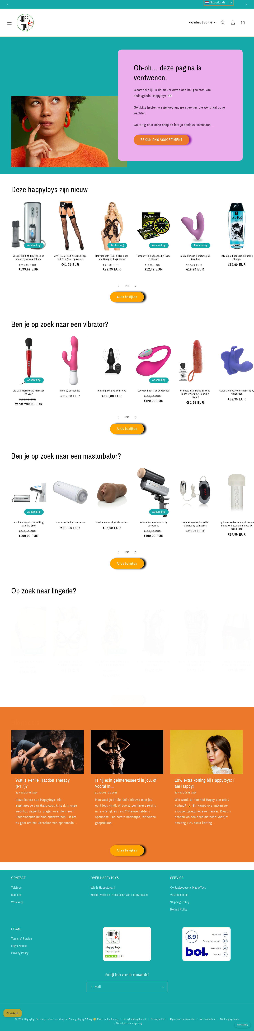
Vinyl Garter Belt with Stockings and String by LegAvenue (70, 257)
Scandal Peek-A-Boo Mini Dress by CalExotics (153, 663)
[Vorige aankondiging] (7, 4)
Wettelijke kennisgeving (129, 1023)
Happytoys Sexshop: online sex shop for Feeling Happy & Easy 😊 (60, 1019)
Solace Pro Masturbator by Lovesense (153, 524)
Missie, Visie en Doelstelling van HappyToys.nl (119, 895)
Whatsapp (17, 902)
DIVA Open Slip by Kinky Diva (28, 661)
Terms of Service (21, 938)
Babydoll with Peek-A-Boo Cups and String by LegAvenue (111, 257)
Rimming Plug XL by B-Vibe (111, 390)
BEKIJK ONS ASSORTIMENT (161, 139)
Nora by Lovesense (70, 390)
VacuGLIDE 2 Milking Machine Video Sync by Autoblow (28, 257)
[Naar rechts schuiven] (136, 286)
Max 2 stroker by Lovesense (70, 522)
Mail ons (16, 895)
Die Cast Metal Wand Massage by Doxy (29, 392)
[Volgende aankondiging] (246, 4)
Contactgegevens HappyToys (188, 887)
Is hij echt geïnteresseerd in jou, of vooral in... (125, 783)
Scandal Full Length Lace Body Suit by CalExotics (195, 663)
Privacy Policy (20, 953)
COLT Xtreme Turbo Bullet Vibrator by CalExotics (195, 524)
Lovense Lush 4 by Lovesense (154, 390)
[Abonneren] (162, 987)
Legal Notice (19, 946)
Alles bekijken (127, 297)
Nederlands (217, 2)
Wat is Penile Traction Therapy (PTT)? (43, 783)
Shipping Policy (179, 902)
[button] (9, 22)
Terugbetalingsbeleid (134, 1019)
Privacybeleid (158, 1019)
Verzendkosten (179, 895)
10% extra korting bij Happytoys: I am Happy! (204, 783)
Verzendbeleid (208, 1019)
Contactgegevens (229, 1019)
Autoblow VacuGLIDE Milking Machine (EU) (28, 524)
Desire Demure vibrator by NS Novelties (195, 257)
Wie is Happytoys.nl (103, 887)
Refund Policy (178, 909)
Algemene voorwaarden (182, 1019)
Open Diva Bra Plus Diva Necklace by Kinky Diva (70, 663)
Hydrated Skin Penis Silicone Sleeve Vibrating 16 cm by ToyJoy (195, 393)
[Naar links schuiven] (118, 286)
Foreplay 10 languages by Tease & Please (154, 257)
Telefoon (16, 887)
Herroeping (242, 1024)
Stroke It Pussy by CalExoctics (112, 522)
